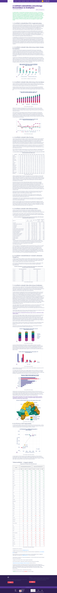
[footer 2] (22, 590)
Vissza (10, 582)
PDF (37, 9)
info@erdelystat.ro (25, 550)
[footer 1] (16, 590)
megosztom (42, 9)
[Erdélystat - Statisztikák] (10, 1)
